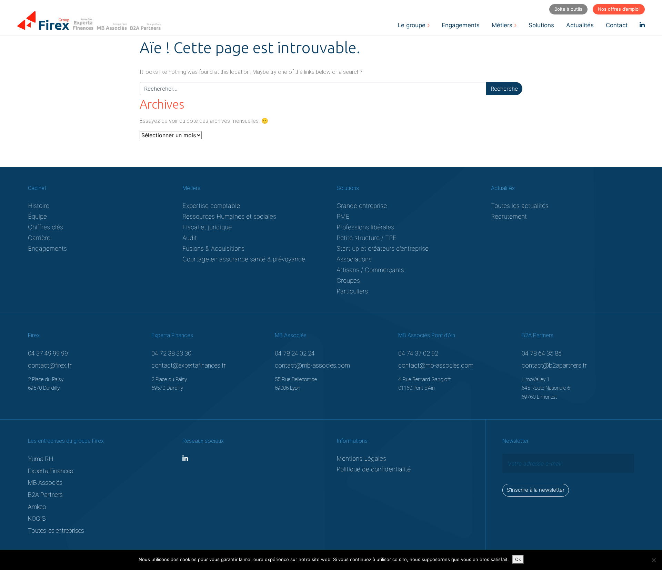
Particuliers (352, 291)
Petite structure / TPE (367, 237)
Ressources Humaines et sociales (229, 216)
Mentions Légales (361, 458)
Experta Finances (50, 470)
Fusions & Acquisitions (213, 248)
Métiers (502, 25)
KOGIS (37, 518)
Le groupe (411, 25)
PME (343, 216)
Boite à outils (568, 9)
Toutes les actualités (520, 205)
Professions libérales (365, 227)
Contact (617, 25)
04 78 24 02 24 (295, 353)
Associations (354, 259)
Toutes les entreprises (56, 530)
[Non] (653, 560)
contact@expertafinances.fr (188, 365)
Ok (518, 559)
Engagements (461, 25)
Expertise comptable (211, 205)
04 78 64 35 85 (542, 353)
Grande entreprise (362, 205)
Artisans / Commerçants (370, 269)
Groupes (348, 280)
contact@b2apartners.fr (554, 365)
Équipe (37, 216)
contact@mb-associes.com (312, 365)
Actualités (580, 25)
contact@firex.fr (50, 365)
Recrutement (509, 216)
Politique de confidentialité (374, 469)
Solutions (541, 25)
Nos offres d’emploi (619, 9)
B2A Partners (45, 494)
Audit (189, 237)
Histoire (38, 205)
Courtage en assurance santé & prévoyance (243, 259)
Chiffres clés (45, 227)
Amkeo (37, 506)
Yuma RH (40, 458)
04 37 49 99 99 (48, 353)
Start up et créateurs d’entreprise (383, 248)
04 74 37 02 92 (418, 353)
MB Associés (45, 482)
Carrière (39, 237)
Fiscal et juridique (207, 227)
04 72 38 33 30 (171, 353)
